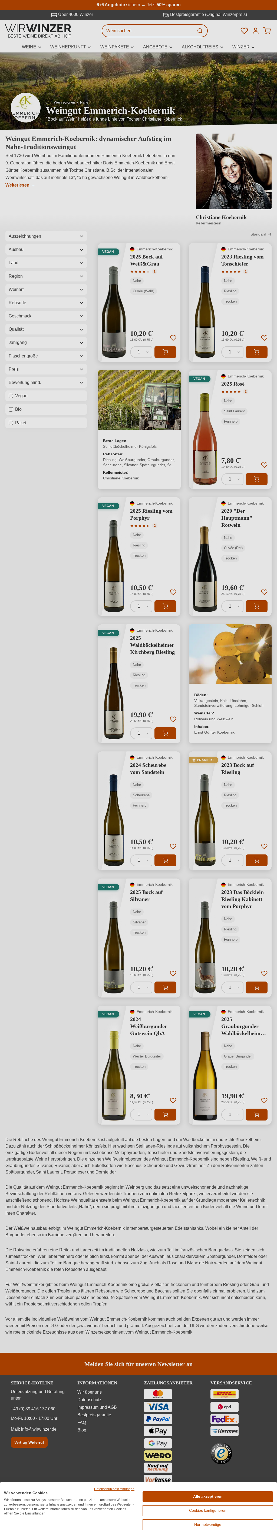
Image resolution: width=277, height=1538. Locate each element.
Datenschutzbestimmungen (114, 1489)
